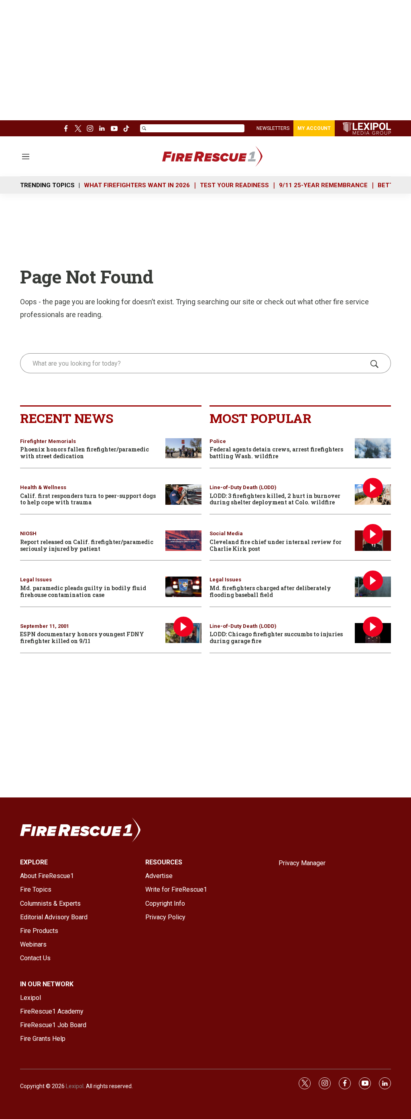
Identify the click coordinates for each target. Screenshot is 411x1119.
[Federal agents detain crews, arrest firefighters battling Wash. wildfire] (373, 448)
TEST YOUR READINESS (234, 185)
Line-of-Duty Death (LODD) (243, 487)
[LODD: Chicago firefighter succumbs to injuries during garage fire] (373, 633)
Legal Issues (36, 580)
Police (218, 441)
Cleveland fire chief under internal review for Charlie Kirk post (276, 545)
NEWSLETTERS (272, 128)
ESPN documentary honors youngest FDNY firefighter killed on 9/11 (82, 637)
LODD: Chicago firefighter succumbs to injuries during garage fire (276, 637)
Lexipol (74, 1086)
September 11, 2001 (44, 626)
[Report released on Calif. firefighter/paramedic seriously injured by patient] (183, 540)
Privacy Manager (302, 863)
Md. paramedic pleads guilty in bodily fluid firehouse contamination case (83, 591)
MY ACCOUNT (314, 128)
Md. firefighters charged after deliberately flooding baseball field (270, 591)
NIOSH (28, 533)
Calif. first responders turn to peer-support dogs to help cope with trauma (88, 499)
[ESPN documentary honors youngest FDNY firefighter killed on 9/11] (183, 633)
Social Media (226, 533)
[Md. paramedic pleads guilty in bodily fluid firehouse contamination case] (183, 587)
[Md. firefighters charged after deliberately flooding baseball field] (373, 587)
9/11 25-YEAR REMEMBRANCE (323, 185)
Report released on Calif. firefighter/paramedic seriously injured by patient (86, 545)
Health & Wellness (43, 487)
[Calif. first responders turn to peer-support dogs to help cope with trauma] (183, 494)
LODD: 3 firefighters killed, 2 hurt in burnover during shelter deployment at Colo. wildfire (275, 499)
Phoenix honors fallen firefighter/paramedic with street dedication (84, 452)
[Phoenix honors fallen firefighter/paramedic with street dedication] (183, 448)
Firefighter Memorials (48, 441)
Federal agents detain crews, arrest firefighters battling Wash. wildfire (276, 452)
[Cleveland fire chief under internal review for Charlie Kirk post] (373, 540)
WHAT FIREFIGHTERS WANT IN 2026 (137, 185)
